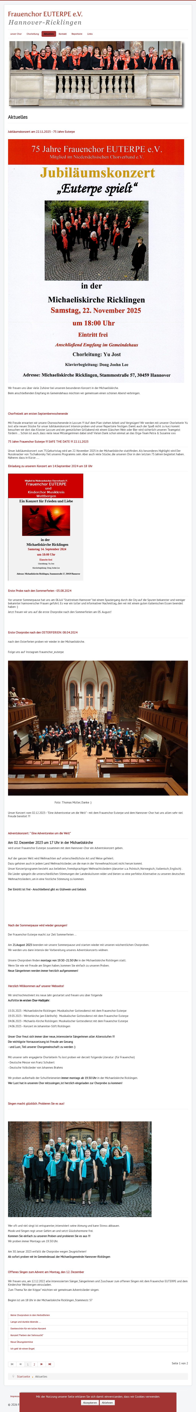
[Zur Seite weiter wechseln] (42, 1364)
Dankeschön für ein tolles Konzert (28, 1328)
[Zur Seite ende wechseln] (50, 1364)
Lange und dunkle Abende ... (26, 1321)
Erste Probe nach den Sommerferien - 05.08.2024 (39, 590)
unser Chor (16, 33)
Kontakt (63, 33)
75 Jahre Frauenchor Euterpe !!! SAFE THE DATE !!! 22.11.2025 (48, 441)
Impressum (16, 1396)
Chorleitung (33, 33)
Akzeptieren (90, 1402)
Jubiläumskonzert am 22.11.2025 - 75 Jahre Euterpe (41, 131)
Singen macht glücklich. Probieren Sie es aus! (36, 1103)
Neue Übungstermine (22, 1341)
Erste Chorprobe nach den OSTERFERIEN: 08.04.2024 (43, 632)
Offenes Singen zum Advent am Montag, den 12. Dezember (46, 1272)
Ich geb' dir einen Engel (23, 1348)
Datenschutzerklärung (98, 1407)
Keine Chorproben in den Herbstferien (30, 1315)
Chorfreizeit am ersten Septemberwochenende (38, 413)
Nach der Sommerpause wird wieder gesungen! (37, 925)
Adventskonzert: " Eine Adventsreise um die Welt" (39, 833)
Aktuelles (49, 33)
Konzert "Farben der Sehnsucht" (27, 1335)
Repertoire (77, 33)
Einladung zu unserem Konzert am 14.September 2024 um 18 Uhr (50, 466)
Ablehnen (107, 1402)
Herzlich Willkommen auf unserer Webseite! (36, 986)
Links (90, 33)
